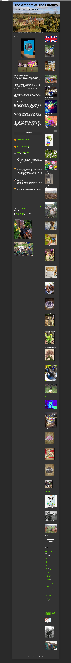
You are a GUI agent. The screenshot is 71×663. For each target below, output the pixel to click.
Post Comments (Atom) (22, 208)
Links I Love (44, 32)
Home (14, 32)
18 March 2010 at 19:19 (23, 179)
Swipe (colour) (48, 599)
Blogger (44, 656)
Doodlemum (48, 598)
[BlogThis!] (28, 132)
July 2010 (48, 576)
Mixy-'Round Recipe (38, 32)
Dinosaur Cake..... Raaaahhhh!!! (28, 32)
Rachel (18, 179)
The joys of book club (49, 596)
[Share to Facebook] (30, 132)
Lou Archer (18, 146)
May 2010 (48, 579)
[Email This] (27, 132)
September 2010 (49, 573)
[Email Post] (26, 132)
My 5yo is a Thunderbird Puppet (52, 587)
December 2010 (49, 569)
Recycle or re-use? (50, 583)
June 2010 (48, 578)
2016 (47, 559)
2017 (47, 558)
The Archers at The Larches (36, 5)
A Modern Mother (49, 605)
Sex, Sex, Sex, (49, 586)
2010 (47, 568)
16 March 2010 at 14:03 (24, 158)
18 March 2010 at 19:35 (25, 188)
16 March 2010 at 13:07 (25, 152)
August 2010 (49, 575)
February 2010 (49, 589)
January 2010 (49, 591)
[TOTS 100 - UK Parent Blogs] (49, 608)
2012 (47, 565)
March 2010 (49, 582)
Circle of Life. (17, 212)
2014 (47, 562)
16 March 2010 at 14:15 (25, 168)
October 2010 (49, 572)
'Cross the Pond (48, 601)
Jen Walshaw (19, 139)
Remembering (17, 215)
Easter (47, 602)
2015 (47, 561)
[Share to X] (29, 132)
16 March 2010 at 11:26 (25, 146)
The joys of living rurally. (19, 214)
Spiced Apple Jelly (19, 32)
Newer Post (16, 206)
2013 (47, 564)
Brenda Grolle (19, 152)
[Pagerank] (46, 396)
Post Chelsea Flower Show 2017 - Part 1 (21, 213)
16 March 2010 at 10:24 (25, 139)
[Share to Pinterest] (31, 132)
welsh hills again (48, 595)
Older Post (40, 206)
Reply (17, 143)
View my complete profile (49, 491)
